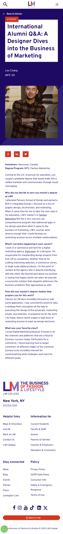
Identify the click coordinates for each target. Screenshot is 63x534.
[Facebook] (14, 508)
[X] (45, 508)
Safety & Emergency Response (41, 487)
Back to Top (35, 518)
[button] (57, 4)
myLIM (6, 429)
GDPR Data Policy (40, 474)
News (6, 469)
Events (6, 480)
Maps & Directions (12, 424)
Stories (11, 19)
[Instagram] (20, 508)
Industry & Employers (42, 445)
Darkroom (30, 251)
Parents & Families (40, 439)
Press (6, 490)
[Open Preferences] (4, 529)
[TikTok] (32, 508)
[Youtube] (26, 508)
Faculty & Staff (38, 429)
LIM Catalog (9, 445)
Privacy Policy (38, 469)
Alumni (34, 434)
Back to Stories (14, 14)
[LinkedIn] (39, 508)
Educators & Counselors (43, 450)
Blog (5, 474)
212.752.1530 (10, 405)
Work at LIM (9, 434)
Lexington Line (11, 495)
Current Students (40, 424)
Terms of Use (38, 495)
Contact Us (9, 439)
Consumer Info (38, 480)
